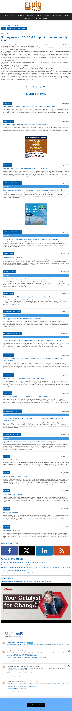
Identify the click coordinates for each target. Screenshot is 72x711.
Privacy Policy (40, 709)
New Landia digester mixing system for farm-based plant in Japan (27, 125)
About (66, 15)
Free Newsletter (56, 15)
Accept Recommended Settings (36, 704)
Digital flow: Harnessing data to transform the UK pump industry (26, 396)
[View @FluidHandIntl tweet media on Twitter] (45, 657)
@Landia (43, 652)
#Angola (25, 669)
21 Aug (37, 651)
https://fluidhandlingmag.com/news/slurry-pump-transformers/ (22, 655)
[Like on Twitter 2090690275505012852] (14, 661)
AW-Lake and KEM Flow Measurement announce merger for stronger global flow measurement (32, 359)
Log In (35, 19)
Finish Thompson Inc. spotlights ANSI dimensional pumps (24, 378)
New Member (43, 19)
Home (6, 15)
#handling (60, 683)
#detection (16, 668)
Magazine (30, 15)
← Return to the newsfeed (9, 26)
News (12, 15)
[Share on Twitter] (33, 87)
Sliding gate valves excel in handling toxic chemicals (22, 319)
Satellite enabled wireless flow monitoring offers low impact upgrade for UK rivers (33, 340)
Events (39, 15)
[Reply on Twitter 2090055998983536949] (7, 692)
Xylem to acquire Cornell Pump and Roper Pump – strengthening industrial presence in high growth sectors (34, 419)
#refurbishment (40, 657)
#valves (31, 657)
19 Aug (37, 681)
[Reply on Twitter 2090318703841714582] (7, 676)
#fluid (56, 683)
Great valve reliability (10, 512)
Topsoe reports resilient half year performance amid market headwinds (29, 107)
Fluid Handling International (16, 651)
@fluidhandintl (30, 651)
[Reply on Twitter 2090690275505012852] (7, 661)
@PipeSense (27, 668)
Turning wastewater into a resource (16, 476)
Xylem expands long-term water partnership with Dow (19, 573)
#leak (12, 668)
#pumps (51, 652)
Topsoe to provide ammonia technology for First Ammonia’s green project (29, 442)
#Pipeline (9, 668)
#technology (17, 657)
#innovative (52, 683)
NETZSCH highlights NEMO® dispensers (14, 570)
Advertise (27, 19)
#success (22, 657)
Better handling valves (11, 460)
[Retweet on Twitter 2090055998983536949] (11, 692)
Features (21, 15)
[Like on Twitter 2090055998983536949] (14, 692)
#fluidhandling (10, 657)
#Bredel (15, 685)
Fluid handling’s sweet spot (12, 530)
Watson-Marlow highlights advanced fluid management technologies (28, 297)
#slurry (47, 652)
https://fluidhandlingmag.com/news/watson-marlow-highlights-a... (23, 686)
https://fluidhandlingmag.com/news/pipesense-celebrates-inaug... (22, 671)
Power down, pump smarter (13, 494)
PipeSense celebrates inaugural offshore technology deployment (26, 279)
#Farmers (9, 652)
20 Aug (37, 666)
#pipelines (16, 672)
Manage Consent (32, 709)
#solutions (65, 683)
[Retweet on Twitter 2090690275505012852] (11, 661)
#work (34, 657)
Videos (46, 15)
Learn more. (49, 699)
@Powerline (22, 654)
